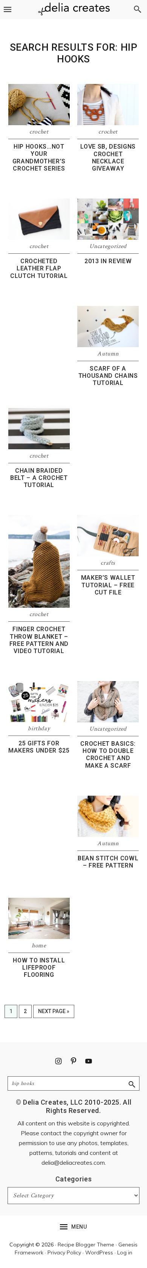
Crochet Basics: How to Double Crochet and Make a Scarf (108, 754)
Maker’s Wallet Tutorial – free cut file (108, 585)
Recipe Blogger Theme (86, 1244)
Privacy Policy (64, 1252)
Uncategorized (107, 246)
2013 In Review (108, 261)
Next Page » (53, 1013)
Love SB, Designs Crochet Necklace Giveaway (107, 157)
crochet (39, 132)
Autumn (108, 354)
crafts (108, 563)
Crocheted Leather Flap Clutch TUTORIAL (39, 268)
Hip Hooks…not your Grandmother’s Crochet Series (39, 157)
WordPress (99, 1252)
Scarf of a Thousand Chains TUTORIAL (108, 375)
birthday (39, 729)
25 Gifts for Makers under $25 (38, 747)
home (39, 946)
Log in (124, 1252)
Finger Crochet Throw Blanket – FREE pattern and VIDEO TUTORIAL (39, 640)
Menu (79, 1227)
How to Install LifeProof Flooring (39, 967)
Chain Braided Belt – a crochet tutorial (38, 478)
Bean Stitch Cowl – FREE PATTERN (108, 862)
